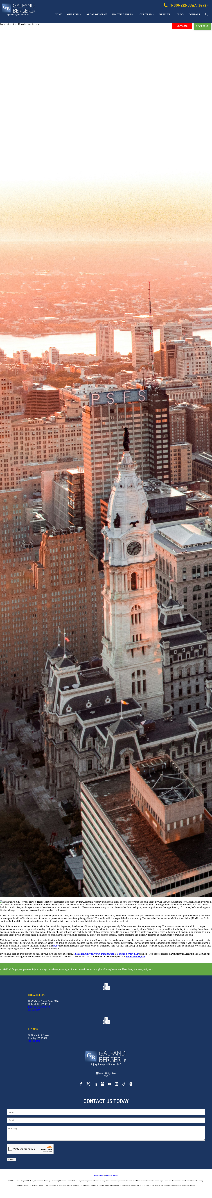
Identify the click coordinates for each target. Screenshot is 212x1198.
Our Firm (73, 14)
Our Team (146, 14)
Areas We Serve (96, 14)
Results (164, 14)
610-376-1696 (34, 1041)
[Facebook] (81, 1085)
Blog (180, 14)
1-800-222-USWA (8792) (39, 1007)
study (56, 945)
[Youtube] (109, 1085)
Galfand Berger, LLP (128, 953)
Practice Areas (122, 14)
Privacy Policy (99, 1175)
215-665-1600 (34, 1010)
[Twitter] (88, 1085)
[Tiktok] (124, 1085)
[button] (207, 14)
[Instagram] (116, 1085)
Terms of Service (112, 1175)
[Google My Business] (102, 1085)
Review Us (202, 26)
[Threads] (131, 1085)
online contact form (135, 956)
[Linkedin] (95, 1085)
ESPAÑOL (182, 26)
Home (58, 14)
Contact (194, 14)
